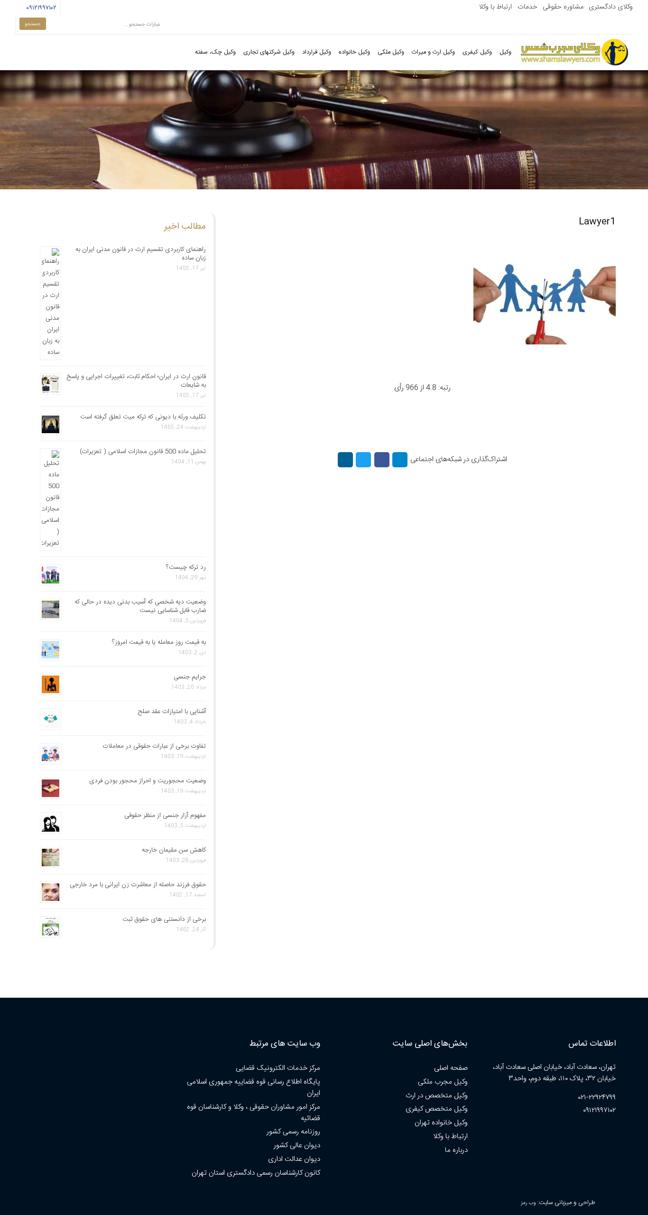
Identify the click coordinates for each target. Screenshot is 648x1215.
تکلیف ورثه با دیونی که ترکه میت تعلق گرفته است (143, 417)
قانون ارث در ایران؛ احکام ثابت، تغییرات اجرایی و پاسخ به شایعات (136, 381)
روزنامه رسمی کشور (293, 1132)
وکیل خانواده (354, 52)
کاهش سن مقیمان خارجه (174, 850)
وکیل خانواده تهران (441, 1123)
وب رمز (528, 1202)
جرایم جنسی (190, 677)
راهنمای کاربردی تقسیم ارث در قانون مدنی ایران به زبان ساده (140, 253)
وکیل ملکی (391, 52)
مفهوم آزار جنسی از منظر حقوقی (165, 815)
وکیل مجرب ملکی (443, 1082)
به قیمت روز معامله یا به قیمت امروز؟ (159, 642)
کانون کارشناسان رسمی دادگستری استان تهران (256, 1173)
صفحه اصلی (451, 1068)
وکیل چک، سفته (215, 52)
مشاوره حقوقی (563, 7)
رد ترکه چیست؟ (186, 567)
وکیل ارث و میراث (433, 52)
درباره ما (456, 1150)
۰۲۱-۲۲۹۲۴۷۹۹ (597, 1098)
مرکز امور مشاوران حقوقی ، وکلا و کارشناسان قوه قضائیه (253, 1112)
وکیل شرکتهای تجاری (269, 52)
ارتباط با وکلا (495, 7)
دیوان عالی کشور (297, 1145)
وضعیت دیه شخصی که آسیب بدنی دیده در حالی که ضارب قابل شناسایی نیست (140, 606)
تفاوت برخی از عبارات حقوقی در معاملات (154, 746)
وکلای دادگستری (611, 7)
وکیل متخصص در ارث (437, 1096)
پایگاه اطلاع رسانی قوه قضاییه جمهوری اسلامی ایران (253, 1087)
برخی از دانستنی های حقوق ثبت (164, 919)
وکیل (505, 52)
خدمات (527, 7)
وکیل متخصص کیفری (437, 1109)
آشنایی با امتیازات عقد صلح (172, 711)
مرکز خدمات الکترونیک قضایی (278, 1068)
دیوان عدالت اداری (294, 1159)
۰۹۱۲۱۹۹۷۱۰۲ (40, 8)
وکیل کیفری (477, 52)
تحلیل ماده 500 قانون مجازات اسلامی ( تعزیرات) (143, 451)
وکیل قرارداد (316, 52)
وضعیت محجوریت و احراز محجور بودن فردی (147, 781)
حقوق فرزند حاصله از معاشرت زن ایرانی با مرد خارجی (138, 885)
